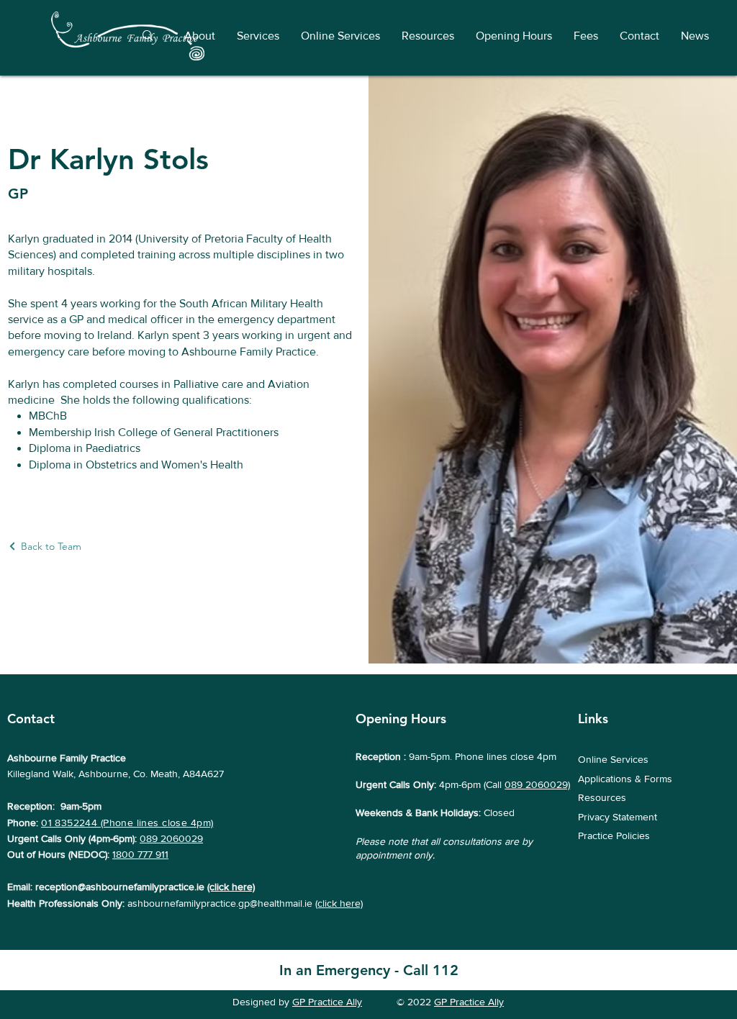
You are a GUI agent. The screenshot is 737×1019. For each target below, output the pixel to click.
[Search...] (147, 35)
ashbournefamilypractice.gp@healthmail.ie (219, 903)
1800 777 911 (140, 854)
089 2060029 (171, 838)
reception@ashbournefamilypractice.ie (119, 886)
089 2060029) (537, 784)
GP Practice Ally (327, 1001)
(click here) (231, 886)
